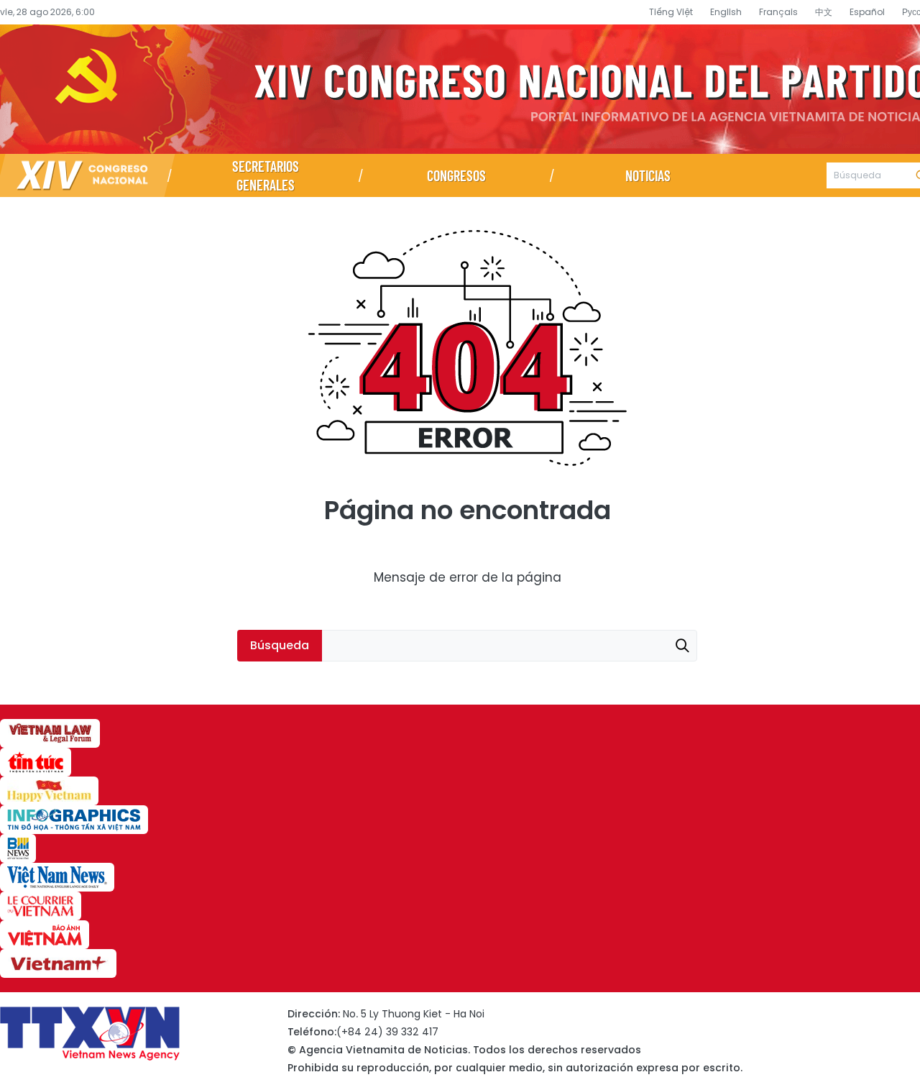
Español (867, 12)
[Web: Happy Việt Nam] (49, 791)
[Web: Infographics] (74, 819)
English (726, 12)
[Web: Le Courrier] (40, 906)
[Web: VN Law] (50, 733)
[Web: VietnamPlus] (58, 963)
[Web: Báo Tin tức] (35, 762)
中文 (823, 12)
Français (778, 12)
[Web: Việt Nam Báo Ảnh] (44, 934)
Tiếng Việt (671, 12)
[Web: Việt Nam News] (57, 877)
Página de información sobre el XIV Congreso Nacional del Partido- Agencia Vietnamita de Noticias (460, 89)
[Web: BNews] (18, 848)
